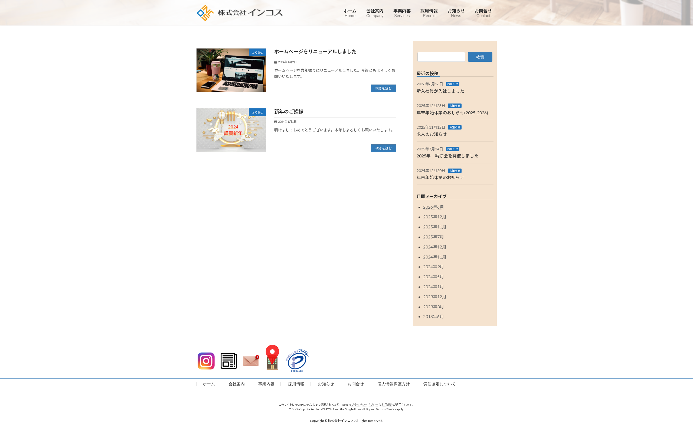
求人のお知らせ (432, 134)
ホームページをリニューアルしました (315, 51)
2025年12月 (434, 216)
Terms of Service (386, 409)
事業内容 (266, 383)
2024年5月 (433, 276)
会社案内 (236, 383)
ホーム (209, 383)
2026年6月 (433, 206)
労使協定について (439, 383)
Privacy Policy (362, 409)
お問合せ (356, 383)
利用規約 (387, 404)
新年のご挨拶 (288, 111)
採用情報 (296, 383)
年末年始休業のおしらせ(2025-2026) (452, 112)
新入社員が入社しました (440, 90)
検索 (480, 57)
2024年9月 (433, 266)
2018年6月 (433, 316)
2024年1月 (433, 286)
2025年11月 (434, 226)
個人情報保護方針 (393, 383)
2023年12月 (434, 296)
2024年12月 (434, 246)
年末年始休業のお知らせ (440, 177)
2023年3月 (433, 306)
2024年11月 (434, 256)
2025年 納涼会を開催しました (447, 155)
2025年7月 (433, 236)
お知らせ (452, 84)
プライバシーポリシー (364, 404)
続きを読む (383, 88)
